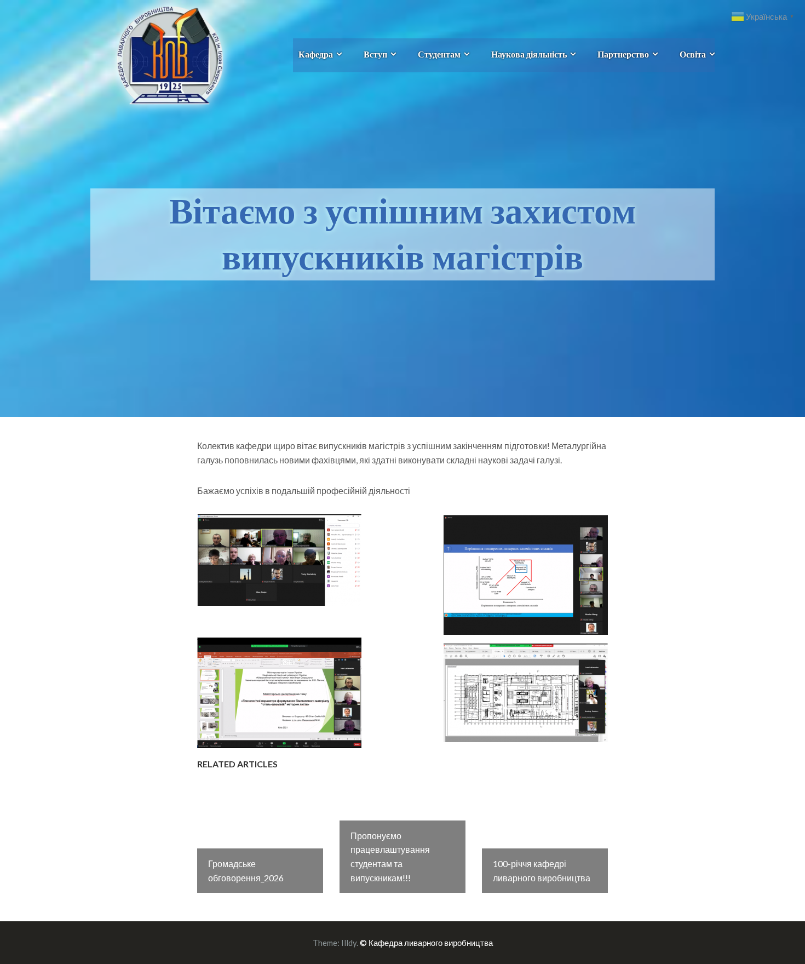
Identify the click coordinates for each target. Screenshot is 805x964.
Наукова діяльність (529, 54)
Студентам (439, 54)
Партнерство (623, 54)
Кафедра (315, 54)
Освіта (693, 54)
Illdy (349, 943)
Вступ (375, 54)
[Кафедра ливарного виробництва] (157, 54)
